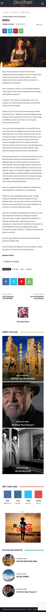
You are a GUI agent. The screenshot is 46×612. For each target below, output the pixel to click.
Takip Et (18, 491)
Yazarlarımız (14, 12)
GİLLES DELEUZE (23, 471)
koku (22, 269)
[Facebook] (4, 31)
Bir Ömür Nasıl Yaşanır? (23, 425)
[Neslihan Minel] (23, 312)
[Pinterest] (15, 31)
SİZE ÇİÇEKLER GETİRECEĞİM (8, 297)
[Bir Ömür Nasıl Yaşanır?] (23, 405)
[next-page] (7, 478)
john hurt (15, 269)
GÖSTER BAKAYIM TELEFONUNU (37, 297)
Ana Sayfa (5, 12)
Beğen (7, 491)
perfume (29, 269)
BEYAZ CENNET (23, 577)
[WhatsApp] (21, 31)
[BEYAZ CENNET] (8, 575)
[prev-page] (3, 478)
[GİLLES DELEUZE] (23, 451)
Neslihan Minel (25, 12)
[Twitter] (10, 31)
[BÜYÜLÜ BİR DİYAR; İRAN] (23, 359)
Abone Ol (38, 491)
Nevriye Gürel (22, 574)
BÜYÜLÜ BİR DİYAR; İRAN (23, 378)
